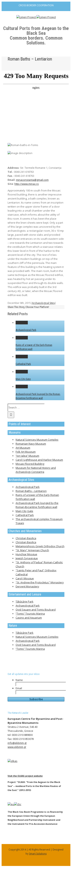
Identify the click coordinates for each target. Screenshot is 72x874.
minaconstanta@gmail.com (32, 180)
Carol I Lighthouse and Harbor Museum (39, 460)
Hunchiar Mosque (26, 554)
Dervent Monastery (27, 586)
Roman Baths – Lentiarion (31, 491)
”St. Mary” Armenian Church (32, 550)
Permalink (22, 322)
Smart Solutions (38, 853)
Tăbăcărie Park (24, 601)
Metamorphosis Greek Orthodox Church (40, 546)
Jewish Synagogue (27, 558)
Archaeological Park (26, 329)
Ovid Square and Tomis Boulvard (36, 609)
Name (19, 680)
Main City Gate (23, 378)
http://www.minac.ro (26, 184)
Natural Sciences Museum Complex (37, 439)
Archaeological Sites (43, 303)
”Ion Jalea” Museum (27, 456)
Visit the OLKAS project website (25, 775)
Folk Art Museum (26, 451)
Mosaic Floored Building (30, 464)
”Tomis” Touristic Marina (30, 613)
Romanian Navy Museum (31, 443)
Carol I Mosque (25, 578)
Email (19, 688)
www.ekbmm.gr (17, 747)
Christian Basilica (26, 538)
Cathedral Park (23, 363)
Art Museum (23, 447)
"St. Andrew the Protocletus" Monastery (40, 582)
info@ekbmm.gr (17, 743)
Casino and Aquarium (29, 617)
